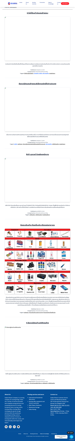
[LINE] (18, 426)
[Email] (14, 426)
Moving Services (34, 434)
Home (19, 434)
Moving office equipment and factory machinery (37, 402)
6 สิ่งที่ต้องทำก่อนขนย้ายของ (37, 13)
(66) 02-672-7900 (59, 405)
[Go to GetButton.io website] (71, 439)
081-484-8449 (57, 407)
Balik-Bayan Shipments (35, 405)
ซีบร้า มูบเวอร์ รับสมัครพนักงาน (37, 154)
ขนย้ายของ (20, 144)
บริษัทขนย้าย (32, 215)
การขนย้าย (36, 73)
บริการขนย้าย (46, 73)
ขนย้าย (40, 73)
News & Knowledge (44, 434)
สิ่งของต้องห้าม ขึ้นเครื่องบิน (49, 312)
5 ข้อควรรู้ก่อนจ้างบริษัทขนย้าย (37, 323)
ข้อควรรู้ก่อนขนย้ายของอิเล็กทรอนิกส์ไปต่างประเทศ (37, 83)
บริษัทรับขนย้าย (55, 144)
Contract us (54, 434)
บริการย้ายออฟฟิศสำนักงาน (36, 383)
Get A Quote (65, 3)
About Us (25, 434)
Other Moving (32, 409)
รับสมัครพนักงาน (46, 215)
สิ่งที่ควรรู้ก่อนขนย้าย (28, 73)
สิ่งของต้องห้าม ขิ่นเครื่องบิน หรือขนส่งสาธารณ (37, 225)
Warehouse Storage (34, 407)
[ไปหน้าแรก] (12, 3)
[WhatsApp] (10, 426)
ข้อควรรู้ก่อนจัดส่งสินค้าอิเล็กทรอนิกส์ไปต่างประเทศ (34, 144)
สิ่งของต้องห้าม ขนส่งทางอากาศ (36, 312)
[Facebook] (6, 426)
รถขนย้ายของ (52, 73)
